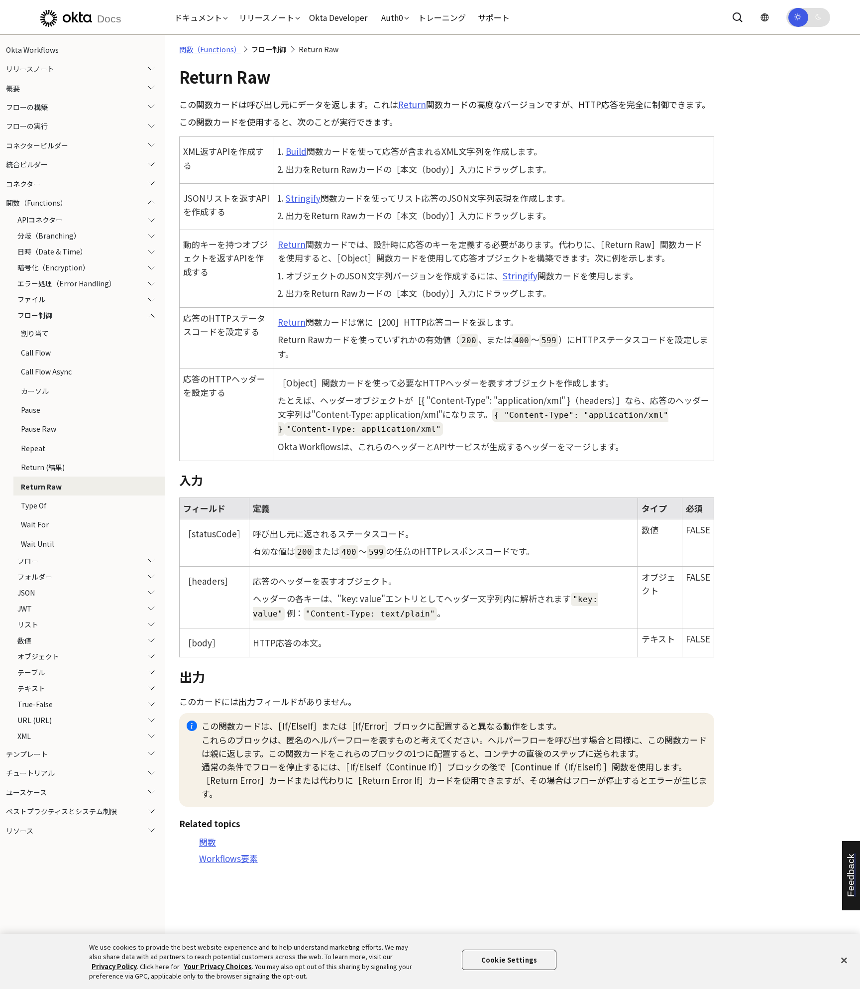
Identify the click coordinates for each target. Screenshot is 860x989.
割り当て (35, 334)
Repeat (33, 448)
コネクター (23, 184)
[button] (198, 17)
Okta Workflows (32, 50)
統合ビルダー (27, 164)
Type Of (33, 505)
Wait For (35, 524)
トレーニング (442, 17)
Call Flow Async (46, 371)
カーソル (35, 391)
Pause (30, 410)
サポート (494, 17)
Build (296, 151)
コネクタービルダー (37, 145)
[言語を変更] (764, 17)
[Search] (738, 17)
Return (412, 104)
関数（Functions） (36, 203)
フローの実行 (27, 126)
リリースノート (30, 69)
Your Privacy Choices (218, 966)
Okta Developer (338, 17)
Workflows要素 (228, 858)
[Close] (844, 960)
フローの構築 (27, 107)
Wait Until (37, 544)
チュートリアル (30, 773)
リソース (19, 831)
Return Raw (41, 487)
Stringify (303, 198)
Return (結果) (43, 467)
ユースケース (26, 792)
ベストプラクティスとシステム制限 (61, 811)
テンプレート (27, 754)
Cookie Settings (509, 960)
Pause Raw (38, 429)
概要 (13, 88)
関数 (207, 842)
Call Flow (36, 353)
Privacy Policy (114, 966)
